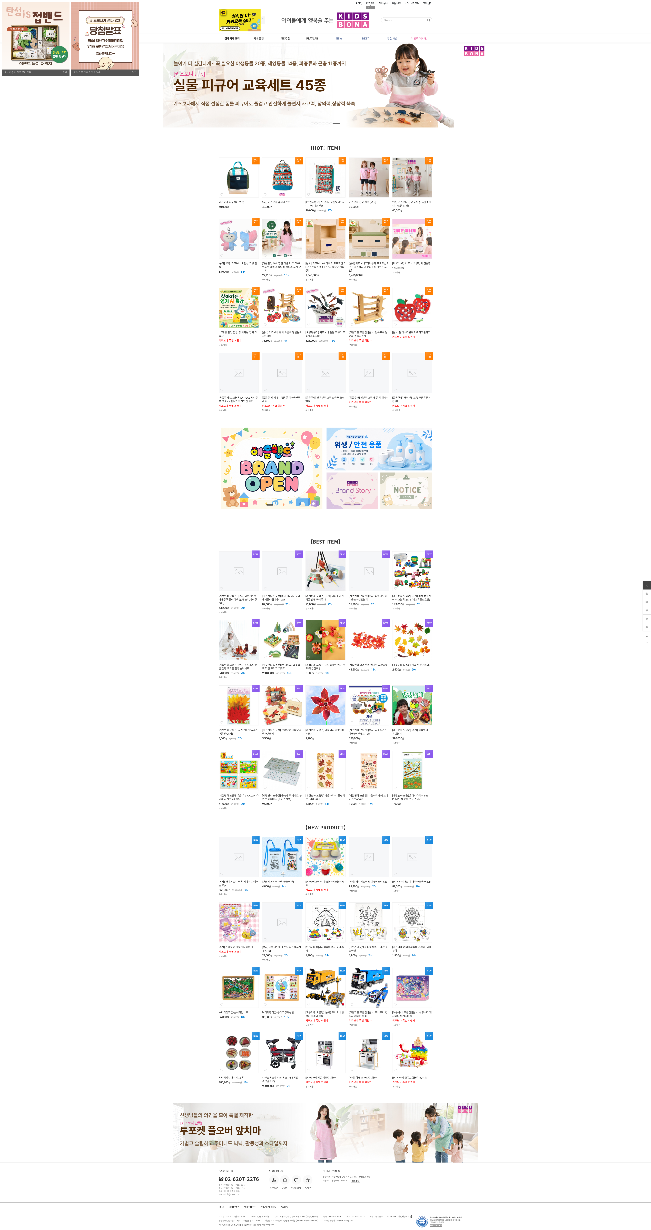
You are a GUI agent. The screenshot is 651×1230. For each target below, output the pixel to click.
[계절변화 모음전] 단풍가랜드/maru (368, 664)
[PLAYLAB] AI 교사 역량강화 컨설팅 (411, 263)
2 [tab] (318, 123)
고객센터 (427, 3)
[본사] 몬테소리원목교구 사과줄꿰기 (411, 332)
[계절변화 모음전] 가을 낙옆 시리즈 (411, 664)
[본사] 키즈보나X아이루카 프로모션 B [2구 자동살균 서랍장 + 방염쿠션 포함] (369, 267)
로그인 (358, 3)
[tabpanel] (325, 85)
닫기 (65, 72)
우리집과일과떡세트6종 (231, 1077)
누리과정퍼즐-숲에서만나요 (233, 1012)
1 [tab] (312, 123)
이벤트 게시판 (419, 38)
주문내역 (396, 3)
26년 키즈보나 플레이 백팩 (276, 202)
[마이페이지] (647, 626)
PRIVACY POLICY (268, 1206)
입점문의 (285, 1206)
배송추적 (355, 1180)
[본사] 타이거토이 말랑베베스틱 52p (368, 881)
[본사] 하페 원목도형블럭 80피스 (409, 1077)
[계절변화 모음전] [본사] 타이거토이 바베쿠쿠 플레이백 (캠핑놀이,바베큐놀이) (238, 600)
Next (263, 18)
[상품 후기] (647, 601)
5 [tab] (331, 123)
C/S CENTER (226, 1171)
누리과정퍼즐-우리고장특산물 (278, 1012)
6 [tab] (335, 123)
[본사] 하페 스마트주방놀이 (363, 1077)
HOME (221, 1206)
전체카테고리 (232, 38)
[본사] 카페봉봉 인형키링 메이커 (236, 947)
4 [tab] (327, 123)
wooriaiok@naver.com (307, 1220)
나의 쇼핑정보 (412, 3)
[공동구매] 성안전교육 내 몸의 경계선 (369, 397)
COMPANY (234, 1206)
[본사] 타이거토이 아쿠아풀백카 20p (411, 881)
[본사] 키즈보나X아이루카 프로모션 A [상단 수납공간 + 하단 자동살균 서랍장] (325, 267)
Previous (263, 22)
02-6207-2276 (242, 1179)
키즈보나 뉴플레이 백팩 (231, 202)
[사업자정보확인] (405, 1216)
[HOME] (647, 593)
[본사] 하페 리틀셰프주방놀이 (321, 1077)
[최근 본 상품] (647, 618)
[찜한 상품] (647, 609)
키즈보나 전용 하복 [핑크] (362, 202)
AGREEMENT (249, 1206)
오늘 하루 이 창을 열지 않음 (17, 72)
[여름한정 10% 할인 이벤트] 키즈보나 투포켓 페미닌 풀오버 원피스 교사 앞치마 (282, 267)
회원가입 (370, 3)
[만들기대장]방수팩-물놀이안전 (278, 881)
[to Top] (647, 637)
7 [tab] (338, 123)
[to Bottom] (647, 643)
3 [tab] (323, 123)
